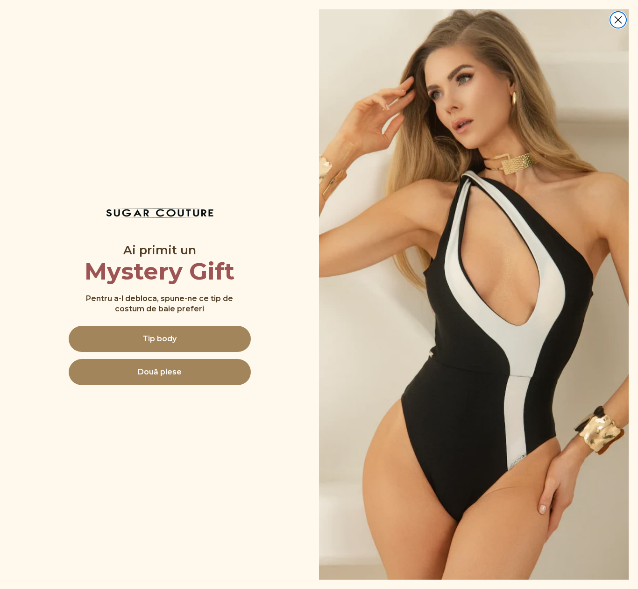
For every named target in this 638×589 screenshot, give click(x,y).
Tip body (159, 338)
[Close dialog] (618, 20)
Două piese (160, 371)
